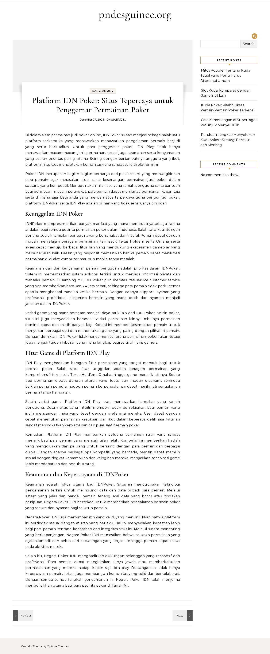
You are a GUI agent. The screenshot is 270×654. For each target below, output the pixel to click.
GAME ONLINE (102, 90)
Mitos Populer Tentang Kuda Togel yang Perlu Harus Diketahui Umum (225, 75)
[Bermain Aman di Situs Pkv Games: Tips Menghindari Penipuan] (22, 615)
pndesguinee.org (135, 14)
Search (249, 44)
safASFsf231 (118, 120)
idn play (121, 568)
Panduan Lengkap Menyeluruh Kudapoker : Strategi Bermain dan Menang (227, 140)
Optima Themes (58, 646)
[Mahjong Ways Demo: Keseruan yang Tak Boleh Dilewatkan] (183, 615)
